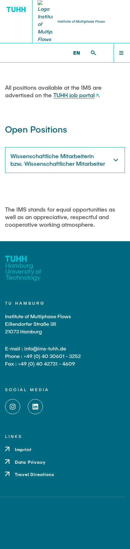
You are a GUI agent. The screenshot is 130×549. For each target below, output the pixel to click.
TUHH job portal (74, 95)
